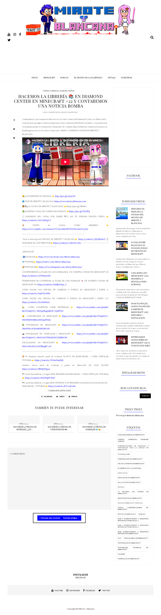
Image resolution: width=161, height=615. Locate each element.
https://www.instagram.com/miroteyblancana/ (60, 267)
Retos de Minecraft (127, 514)
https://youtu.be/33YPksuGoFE (36, 276)
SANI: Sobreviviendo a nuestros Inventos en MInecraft (133, 532)
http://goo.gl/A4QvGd (65, 196)
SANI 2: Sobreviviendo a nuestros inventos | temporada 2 (133, 519)
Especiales (122, 473)
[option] (25, 425)
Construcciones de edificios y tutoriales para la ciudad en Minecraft (133, 447)
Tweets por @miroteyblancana (130, 415)
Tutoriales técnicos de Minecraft (133, 548)
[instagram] (16, 34)
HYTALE (111, 77)
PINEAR (74, 396)
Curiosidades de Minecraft (130, 459)
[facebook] (21, 34)
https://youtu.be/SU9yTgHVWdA (40, 378)
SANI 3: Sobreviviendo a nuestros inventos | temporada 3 (133, 526)
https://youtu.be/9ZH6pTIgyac (36, 369)
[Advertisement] (80, 52)
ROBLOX (64, 77)
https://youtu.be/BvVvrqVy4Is (61, 386)
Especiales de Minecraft (129, 478)
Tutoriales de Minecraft (129, 543)
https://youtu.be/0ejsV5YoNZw (36, 293)
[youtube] (10, 34)
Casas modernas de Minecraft (131, 435)
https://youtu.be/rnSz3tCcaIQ (67, 243)
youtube (58, 591)
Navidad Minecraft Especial (130, 503)
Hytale (121, 487)
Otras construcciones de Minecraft (133, 508)
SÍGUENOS (80, 577)
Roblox (142, 514)
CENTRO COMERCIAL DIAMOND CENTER (58, 91)
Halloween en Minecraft (129, 482)
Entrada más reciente (50, 518)
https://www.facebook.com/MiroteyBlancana (59, 257)
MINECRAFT (49, 77)
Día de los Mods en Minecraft (131, 464)
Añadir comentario (69, 112)
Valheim (121, 554)
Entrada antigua (70, 518)
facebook (90, 591)
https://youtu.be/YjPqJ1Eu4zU (92, 239)
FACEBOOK (47, 396)
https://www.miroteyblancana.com (70, 201)
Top (119, 538)
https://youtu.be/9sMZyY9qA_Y (52, 284)
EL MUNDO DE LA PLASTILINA (88, 77)
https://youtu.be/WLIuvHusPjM (49, 360)
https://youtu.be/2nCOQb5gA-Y (36, 220)
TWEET (62, 396)
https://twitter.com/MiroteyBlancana (53, 262)
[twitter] (10, 40)
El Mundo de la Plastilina (129, 468)
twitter (106, 591)
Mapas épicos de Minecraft (130, 498)
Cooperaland (124, 454)
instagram (74, 591)
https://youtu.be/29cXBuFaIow (36, 302)
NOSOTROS (126, 77)
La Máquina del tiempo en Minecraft (133, 492)
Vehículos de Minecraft (128, 559)
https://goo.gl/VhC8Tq (79, 211)
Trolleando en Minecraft (136, 538)
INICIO (35, 77)
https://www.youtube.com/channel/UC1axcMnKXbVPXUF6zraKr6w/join (55, 229)
